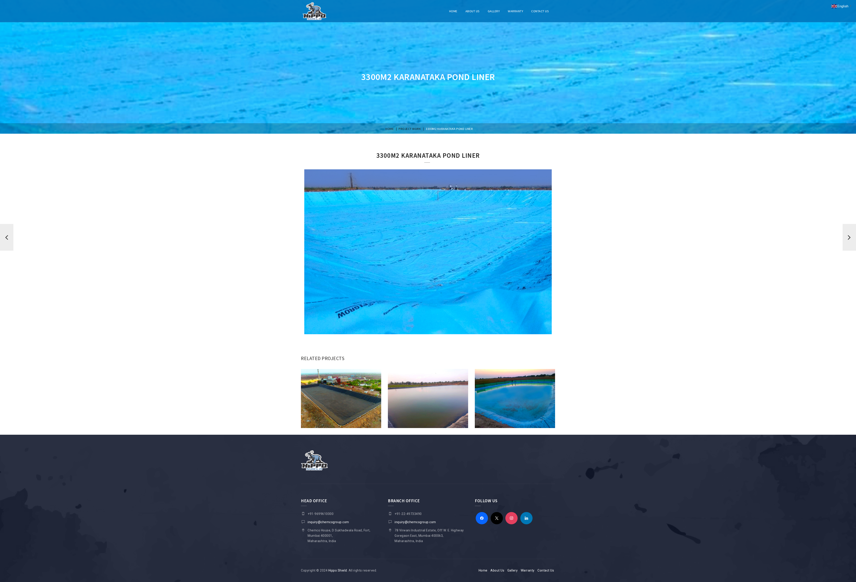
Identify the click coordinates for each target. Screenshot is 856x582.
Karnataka (428, 431)
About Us (497, 570)
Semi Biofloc (515, 431)
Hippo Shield (337, 570)
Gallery (494, 11)
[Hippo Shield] (314, 11)
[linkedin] (526, 518)
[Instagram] (511, 518)
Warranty (515, 11)
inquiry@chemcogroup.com (328, 522)
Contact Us (540, 11)
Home (453, 11)
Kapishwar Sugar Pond (341, 431)
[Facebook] (482, 518)
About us (472, 11)
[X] (497, 518)
